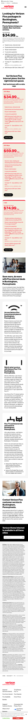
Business (4, 711)
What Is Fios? (6, 708)
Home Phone (17, 697)
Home (3, 675)
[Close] (26, 714)
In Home (8, 3)
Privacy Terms (17, 706)
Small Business (15, 3)
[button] (23, 537)
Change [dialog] (11, 1)
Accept (18, 718)
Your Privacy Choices (19, 709)
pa (14, 675)
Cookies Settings (6, 718)
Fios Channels (17, 694)
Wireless (3, 3)
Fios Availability (6, 697)
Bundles (4, 699)
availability (10, 675)
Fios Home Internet (7, 694)
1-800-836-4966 (13, 515)
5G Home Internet (7, 691)
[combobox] (12, 537)
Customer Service (7, 706)
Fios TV (16, 691)
